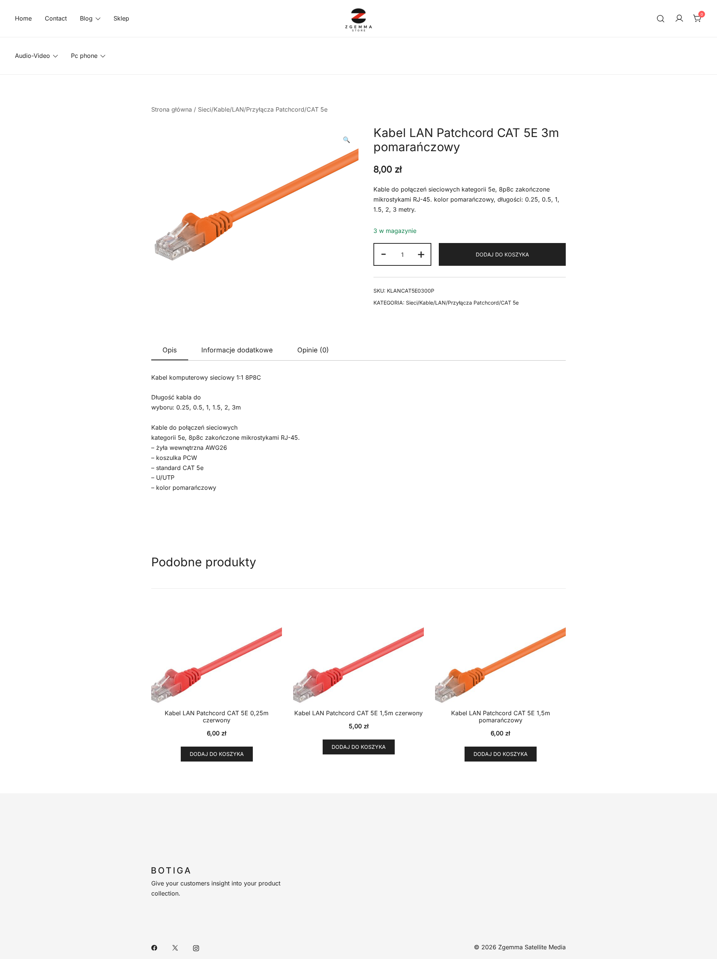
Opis (169, 350)
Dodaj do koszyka (502, 254)
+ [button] (421, 253)
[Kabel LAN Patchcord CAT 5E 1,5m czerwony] (358, 656)
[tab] (169, 350)
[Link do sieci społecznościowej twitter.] (175, 947)
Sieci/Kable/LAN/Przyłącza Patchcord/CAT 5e (263, 109)
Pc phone (84, 55)
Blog (86, 18)
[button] (346, 140)
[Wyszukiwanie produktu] (660, 18)
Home (23, 18)
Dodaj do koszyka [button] (217, 754)
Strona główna (171, 109)
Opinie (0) (313, 350)
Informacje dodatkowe (237, 350)
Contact (56, 18)
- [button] (384, 253)
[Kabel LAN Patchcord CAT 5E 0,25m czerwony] (216, 656)
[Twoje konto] (679, 19)
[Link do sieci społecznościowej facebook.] (154, 947)
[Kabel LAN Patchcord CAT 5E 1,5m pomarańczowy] (500, 656)
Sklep (121, 18)
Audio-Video (32, 55)
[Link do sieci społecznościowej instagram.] (196, 947)
